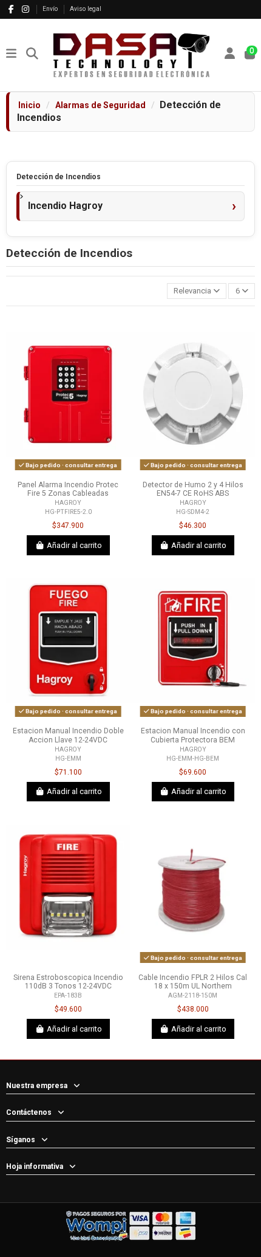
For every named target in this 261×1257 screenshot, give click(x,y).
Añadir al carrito (74, 545)
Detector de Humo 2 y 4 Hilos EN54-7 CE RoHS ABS (193, 489)
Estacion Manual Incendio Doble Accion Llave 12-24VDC (68, 735)
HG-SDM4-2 (192, 512)
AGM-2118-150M (192, 995)
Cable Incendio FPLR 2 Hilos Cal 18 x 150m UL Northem (192, 982)
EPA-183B (68, 995)
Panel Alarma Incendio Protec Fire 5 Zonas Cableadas (68, 489)
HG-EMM (68, 758)
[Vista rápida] (75, 471)
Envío (50, 9)
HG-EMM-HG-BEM (192, 758)
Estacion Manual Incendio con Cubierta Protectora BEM (193, 735)
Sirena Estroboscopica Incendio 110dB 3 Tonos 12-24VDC (68, 982)
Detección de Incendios (58, 177)
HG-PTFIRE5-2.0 (68, 512)
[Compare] (59, 471)
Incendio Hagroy (65, 205)
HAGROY (68, 503)
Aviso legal (85, 9)
